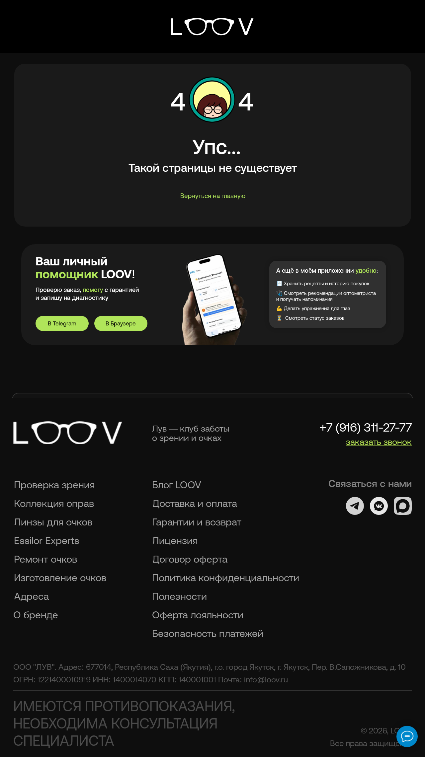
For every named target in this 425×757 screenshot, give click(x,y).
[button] (379, 442)
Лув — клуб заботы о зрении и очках (190, 433)
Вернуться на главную (212, 195)
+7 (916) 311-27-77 (365, 427)
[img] (212, 26)
